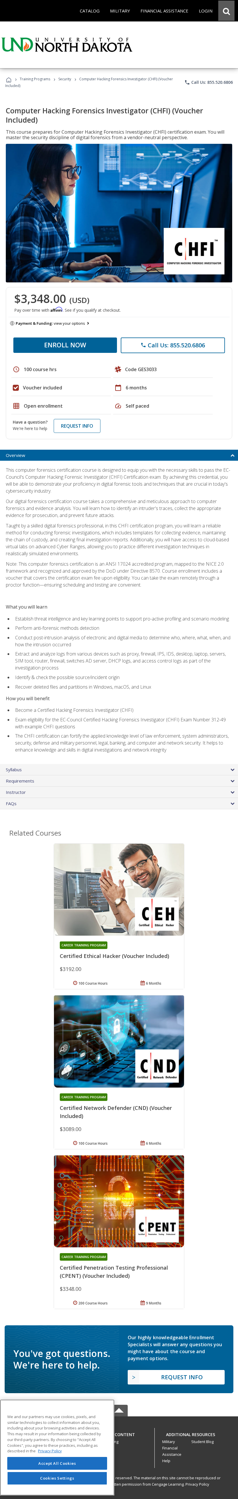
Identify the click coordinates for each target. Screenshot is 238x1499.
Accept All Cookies (57, 1463)
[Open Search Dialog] (226, 11)
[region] (57, 1448)
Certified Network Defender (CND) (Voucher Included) (116, 1111)
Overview (15, 455)
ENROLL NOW (65, 344)
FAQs (11, 803)
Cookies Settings (57, 1478)
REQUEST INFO (77, 426)
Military (168, 1441)
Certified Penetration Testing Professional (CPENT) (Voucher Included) (114, 1271)
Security (64, 79)
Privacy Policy (197, 1484)
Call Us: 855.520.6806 (208, 82)
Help (166, 1460)
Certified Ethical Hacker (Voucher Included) (114, 955)
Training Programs (35, 79)
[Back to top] (119, 1433)
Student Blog (202, 1441)
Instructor (16, 792)
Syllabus (14, 769)
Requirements (20, 781)
